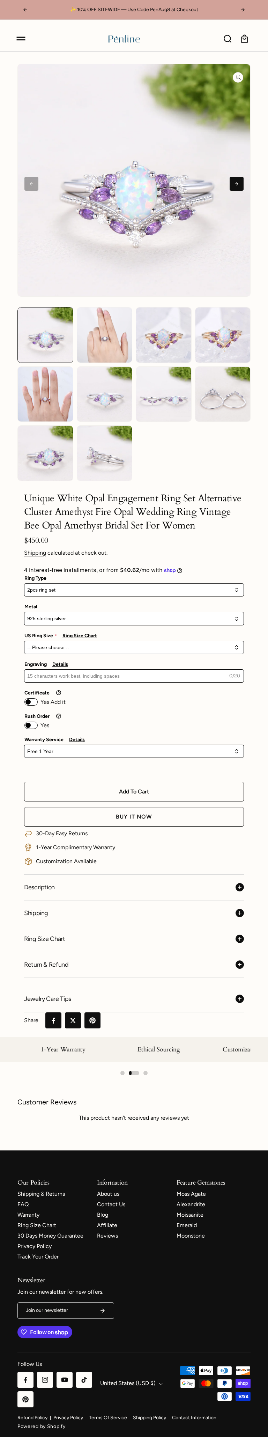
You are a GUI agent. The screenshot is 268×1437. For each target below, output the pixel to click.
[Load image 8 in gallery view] (223, 394)
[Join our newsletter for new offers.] (102, 1310)
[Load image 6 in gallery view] (105, 394)
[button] (21, 38)
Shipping (35, 552)
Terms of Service (108, 1418)
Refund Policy (32, 1418)
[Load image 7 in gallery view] (164, 394)
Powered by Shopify (41, 1426)
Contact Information (194, 1418)
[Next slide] (237, 184)
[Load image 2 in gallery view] (105, 335)
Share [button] (31, 1020)
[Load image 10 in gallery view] (105, 453)
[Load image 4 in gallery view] (223, 335)
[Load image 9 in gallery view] (45, 453)
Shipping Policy (149, 1418)
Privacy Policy (68, 1418)
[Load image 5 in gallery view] (45, 394)
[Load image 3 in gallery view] (164, 335)
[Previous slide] (31, 184)
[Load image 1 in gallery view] (45, 335)
